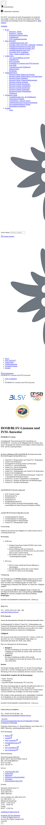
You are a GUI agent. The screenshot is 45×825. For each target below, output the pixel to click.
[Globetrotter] (28, 721)
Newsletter (8, 779)
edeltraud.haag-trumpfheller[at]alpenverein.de (16, 715)
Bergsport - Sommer (16, 33)
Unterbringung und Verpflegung (19, 67)
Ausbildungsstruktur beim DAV (19, 50)
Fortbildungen (14, 37)
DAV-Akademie (10, 740)
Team (11, 110)
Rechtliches (13, 71)
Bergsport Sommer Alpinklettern (20, 86)
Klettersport (13, 93)
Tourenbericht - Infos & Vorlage (19, 101)
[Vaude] (36, 721)
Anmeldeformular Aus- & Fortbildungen (22, 97)
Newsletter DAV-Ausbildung (18, 52)
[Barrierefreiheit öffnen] (3, 3)
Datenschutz (9, 773)
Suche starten (5, 232)
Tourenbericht (13, 60)
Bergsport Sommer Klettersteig (19, 89)
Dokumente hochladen (16, 99)
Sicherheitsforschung (12, 743)
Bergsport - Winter (15, 31)
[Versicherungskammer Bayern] (12, 721)
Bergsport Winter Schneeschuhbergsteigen (23, 80)
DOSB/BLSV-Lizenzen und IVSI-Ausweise (24, 63)
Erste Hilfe (12, 65)
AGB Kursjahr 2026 (12, 771)
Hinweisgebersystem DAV (14, 781)
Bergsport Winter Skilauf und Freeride (21, 74)
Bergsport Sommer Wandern (18, 82)
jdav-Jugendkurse (11, 748)
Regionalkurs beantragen (17, 106)
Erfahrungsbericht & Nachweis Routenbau (23, 102)
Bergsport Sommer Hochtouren (19, 88)
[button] (7, 359)
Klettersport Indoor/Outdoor (18, 35)
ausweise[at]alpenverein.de (10, 612)
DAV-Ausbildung (11, 379)
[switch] (2, 9)
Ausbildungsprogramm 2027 (18, 43)
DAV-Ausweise (14, 61)
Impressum (8, 775)
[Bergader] (13, 723)
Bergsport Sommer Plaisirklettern (20, 91)
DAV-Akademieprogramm (18, 39)
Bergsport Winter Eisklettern (18, 78)
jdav (6, 745)
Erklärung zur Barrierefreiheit (14, 777)
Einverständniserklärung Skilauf (19, 104)
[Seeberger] (5, 723)
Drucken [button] (4, 719)
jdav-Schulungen (10, 750)
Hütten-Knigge (14, 69)
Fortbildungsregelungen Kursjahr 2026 (22, 46)
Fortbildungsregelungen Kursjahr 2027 (22, 48)
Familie (7, 738)
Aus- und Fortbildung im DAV (19, 58)
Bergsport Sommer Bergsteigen (19, 84)
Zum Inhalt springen (7, 236)
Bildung (7, 736)
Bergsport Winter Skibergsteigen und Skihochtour (25, 76)
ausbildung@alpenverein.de (10, 812)
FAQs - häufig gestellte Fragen (19, 54)
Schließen (4, 26)
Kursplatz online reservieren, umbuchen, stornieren (26, 45)
